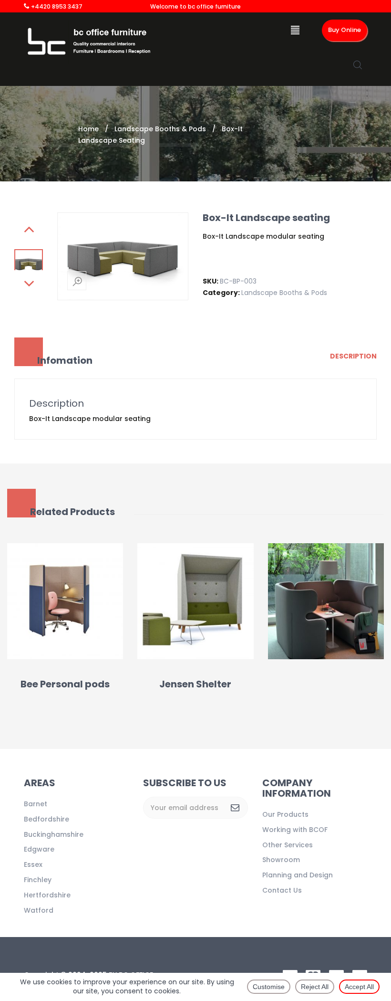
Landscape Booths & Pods (160, 129)
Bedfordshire (46, 819)
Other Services (287, 845)
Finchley (37, 880)
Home (88, 129)
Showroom (281, 859)
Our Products (285, 814)
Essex (33, 864)
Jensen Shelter (195, 684)
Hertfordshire (47, 895)
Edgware (39, 849)
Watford (38, 910)
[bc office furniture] (92, 41)
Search (357, 64)
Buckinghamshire (53, 834)
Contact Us (282, 890)
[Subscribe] (235, 807)
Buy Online (344, 29)
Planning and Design (297, 875)
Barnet (35, 804)
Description (353, 356)
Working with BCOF (295, 829)
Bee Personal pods (65, 684)
